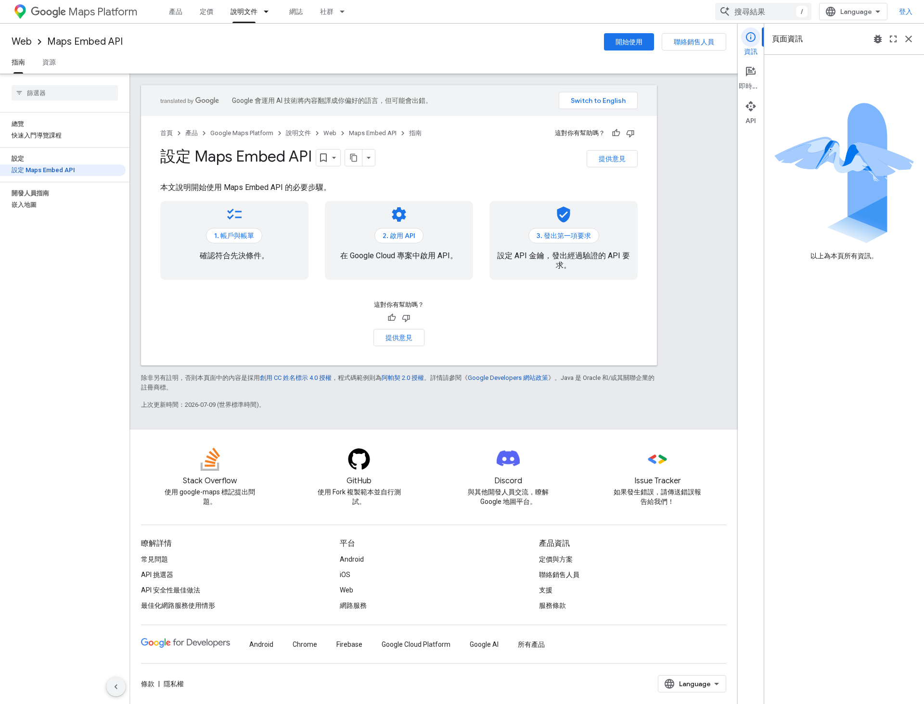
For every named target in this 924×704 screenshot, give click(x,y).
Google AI (484, 644)
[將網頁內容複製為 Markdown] (353, 158)
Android (352, 559)
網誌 (296, 11)
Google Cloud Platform (416, 644)
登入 (905, 11)
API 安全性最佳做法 (170, 590)
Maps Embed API (85, 42)
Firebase (349, 644)
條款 (147, 684)
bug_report (878, 39)
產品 (175, 11)
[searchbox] (65, 93)
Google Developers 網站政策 (508, 377)
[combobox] (763, 11)
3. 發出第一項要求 (564, 235)
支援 (545, 590)
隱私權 (174, 684)
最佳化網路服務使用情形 (178, 605)
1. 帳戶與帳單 (234, 235)
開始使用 (629, 42)
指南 (18, 62)
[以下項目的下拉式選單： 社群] (345, 11)
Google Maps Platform (241, 133)
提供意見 (612, 158)
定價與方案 (556, 559)
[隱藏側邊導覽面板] (116, 686)
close (908, 39)
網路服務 (353, 605)
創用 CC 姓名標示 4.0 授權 (296, 377)
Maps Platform (102, 11)
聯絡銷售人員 (694, 42)
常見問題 (154, 559)
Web (22, 42)
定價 (206, 11)
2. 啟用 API (399, 235)
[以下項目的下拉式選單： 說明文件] (269, 11)
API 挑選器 (157, 574)
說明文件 (244, 11)
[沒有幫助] (630, 133)
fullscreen (893, 39)
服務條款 (552, 605)
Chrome (305, 644)
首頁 (166, 133)
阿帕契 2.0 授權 (403, 377)
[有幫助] (616, 133)
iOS (345, 574)
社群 (327, 11)
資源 (49, 62)
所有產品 (531, 644)
